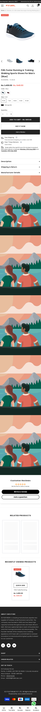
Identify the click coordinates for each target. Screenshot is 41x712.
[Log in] (33, 6)
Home (2, 10)
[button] (1, 61)
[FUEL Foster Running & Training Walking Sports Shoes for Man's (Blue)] (20, 575)
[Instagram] (9, 645)
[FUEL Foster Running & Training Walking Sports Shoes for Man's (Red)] (8, 93)
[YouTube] (14, 645)
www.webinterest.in (25, 694)
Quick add (20, 585)
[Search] (28, 5)
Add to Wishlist (20, 132)
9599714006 (11, 676)
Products (9, 10)
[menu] (2, 5)
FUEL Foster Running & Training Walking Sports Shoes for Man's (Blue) (20, 590)
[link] (20, 205)
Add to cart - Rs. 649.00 (20, 120)
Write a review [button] (20, 492)
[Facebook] (3, 645)
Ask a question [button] (20, 497)
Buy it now (20, 126)
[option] (20, 33)
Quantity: (4, 110)
